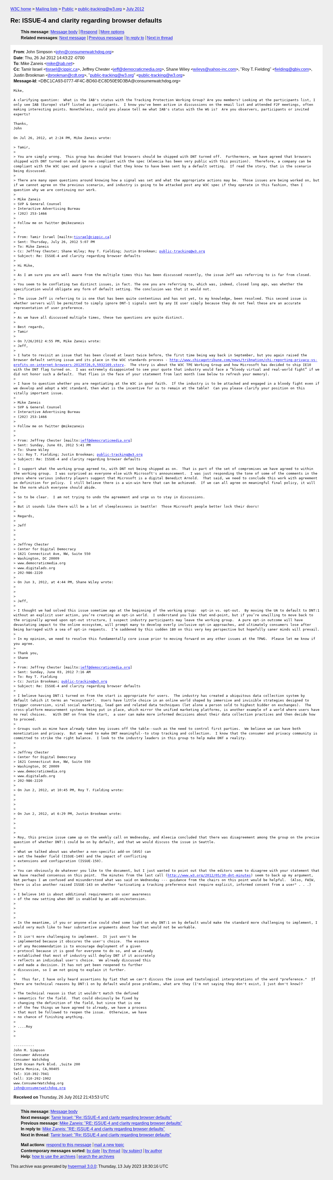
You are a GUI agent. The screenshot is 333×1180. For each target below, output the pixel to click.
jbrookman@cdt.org (66, 75)
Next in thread (160, 38)
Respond (88, 32)
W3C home (20, 9)
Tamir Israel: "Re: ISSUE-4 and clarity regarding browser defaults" (111, 1117)
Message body (64, 32)
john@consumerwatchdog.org (83, 52)
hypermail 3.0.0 (82, 1166)
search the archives (96, 1156)
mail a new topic (109, 1145)
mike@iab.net (59, 63)
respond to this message (68, 1145)
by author (153, 1151)
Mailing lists (46, 9)
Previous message (106, 38)
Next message (72, 38)
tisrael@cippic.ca (62, 69)
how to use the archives (53, 1156)
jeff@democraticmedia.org (137, 69)
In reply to (135, 38)
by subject (132, 1151)
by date (93, 1151)
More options (112, 32)
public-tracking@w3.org (100, 9)
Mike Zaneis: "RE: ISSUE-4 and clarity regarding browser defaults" (121, 1123)
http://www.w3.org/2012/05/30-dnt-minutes (209, 875)
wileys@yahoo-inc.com (214, 69)
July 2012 (135, 9)
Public (68, 9)
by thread (111, 1151)
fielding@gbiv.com (292, 69)
